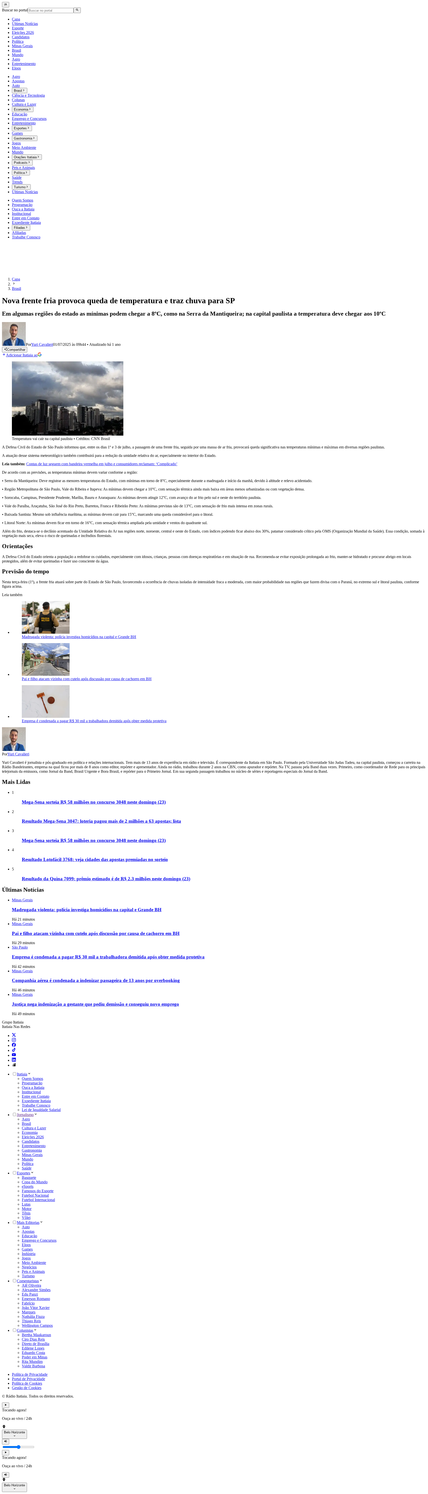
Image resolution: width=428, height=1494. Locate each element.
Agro (26, 1119)
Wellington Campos (37, 1325)
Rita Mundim (32, 1361)
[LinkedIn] (14, 1060)
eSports (27, 1186)
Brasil (26, 1123)
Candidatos (30, 1141)
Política (27, 1164)
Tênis (26, 1213)
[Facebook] (14, 1045)
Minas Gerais (32, 1155)
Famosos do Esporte (38, 1191)
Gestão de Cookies (26, 1388)
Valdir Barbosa (33, 1366)
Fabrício (28, 1303)
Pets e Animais (33, 1271)
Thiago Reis (31, 1321)
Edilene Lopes (33, 1348)
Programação (32, 1083)
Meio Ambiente (34, 1263)
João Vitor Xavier (36, 1308)
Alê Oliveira (31, 1285)
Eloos (26, 1245)
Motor (26, 1209)
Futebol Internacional (38, 1200)
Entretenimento (34, 1146)
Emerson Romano (36, 1299)
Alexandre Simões (36, 1290)
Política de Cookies (27, 1383)
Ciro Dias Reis (33, 1339)
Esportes (23, 1173)
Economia (30, 1132)
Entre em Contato (35, 1096)
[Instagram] (14, 1040)
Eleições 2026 (33, 1137)
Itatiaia (22, 1074)
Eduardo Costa (33, 1353)
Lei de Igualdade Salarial (41, 1110)
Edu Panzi (30, 1294)
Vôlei (26, 1217)
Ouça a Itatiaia (33, 1087)
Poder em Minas (34, 1357)
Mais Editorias (28, 1222)
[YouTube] (14, 1055)
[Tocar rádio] (5, 1405)
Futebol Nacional (35, 1195)
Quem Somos (32, 1078)
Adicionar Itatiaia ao (22, 355)
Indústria (28, 1254)
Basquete (29, 1177)
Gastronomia (32, 1150)
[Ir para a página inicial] (16, 271)
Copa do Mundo (35, 1182)
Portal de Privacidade (28, 1379)
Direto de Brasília (35, 1344)
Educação (29, 1236)
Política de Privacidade (30, 1374)
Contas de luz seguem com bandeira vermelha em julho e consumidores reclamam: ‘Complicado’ (101, 464)
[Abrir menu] (5, 4)
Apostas (28, 1231)
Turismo (28, 1276)
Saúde (26, 1168)
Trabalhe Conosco (36, 1105)
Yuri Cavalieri (18, 754)
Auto (26, 1227)
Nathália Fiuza (33, 1316)
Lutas (26, 1204)
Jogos (26, 1258)
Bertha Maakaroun (36, 1335)
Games (27, 1249)
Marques (28, 1312)
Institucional (31, 1092)
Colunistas (25, 1330)
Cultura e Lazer (34, 1128)
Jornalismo (25, 1115)
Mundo (27, 1159)
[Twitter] (14, 1035)
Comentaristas (28, 1281)
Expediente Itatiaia (36, 1101)
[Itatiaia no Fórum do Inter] (14, 1065)
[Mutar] (5, 1441)
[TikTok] (14, 1050)
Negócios (29, 1267)
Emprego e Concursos (39, 1240)
